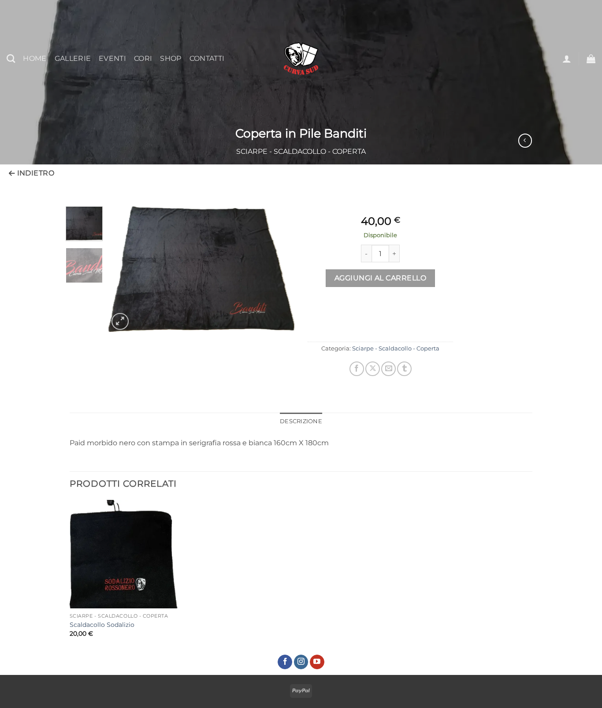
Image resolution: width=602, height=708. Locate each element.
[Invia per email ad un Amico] (388, 368)
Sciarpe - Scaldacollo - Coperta (301, 151)
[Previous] (123, 269)
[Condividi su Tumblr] (404, 368)
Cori (143, 58)
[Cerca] (11, 58)
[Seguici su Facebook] (285, 662)
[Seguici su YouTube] (317, 662)
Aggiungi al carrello (380, 278)
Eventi (112, 58)
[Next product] (525, 140)
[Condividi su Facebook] (356, 368)
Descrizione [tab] (301, 421)
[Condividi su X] (372, 368)
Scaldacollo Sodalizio (102, 625)
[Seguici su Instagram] (301, 662)
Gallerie (73, 58)
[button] (566, 58)
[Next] (280, 269)
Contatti (207, 58)
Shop (170, 58)
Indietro (34, 173)
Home (34, 58)
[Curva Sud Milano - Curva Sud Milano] (301, 58)
